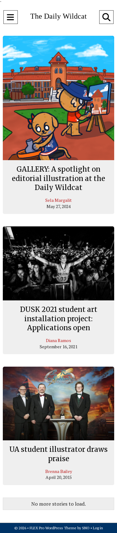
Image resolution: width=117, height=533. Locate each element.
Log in (98, 528)
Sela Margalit (58, 200)
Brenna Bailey (58, 471)
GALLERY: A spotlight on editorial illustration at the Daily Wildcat (58, 178)
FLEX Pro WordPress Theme (53, 528)
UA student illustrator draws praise (58, 454)
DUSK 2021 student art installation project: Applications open (58, 318)
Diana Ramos (58, 340)
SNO (86, 528)
